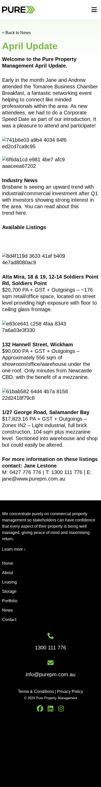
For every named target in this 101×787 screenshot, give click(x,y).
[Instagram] (61, 708)
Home (7, 563)
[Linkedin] (50, 708)
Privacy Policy (70, 691)
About (7, 572)
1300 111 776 (50, 647)
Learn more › (13, 549)
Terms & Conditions (36, 691)
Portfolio (9, 601)
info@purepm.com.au (50, 674)
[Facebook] (40, 708)
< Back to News (16, 32)
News (7, 610)
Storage (9, 591)
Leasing (9, 582)
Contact (9, 619)
